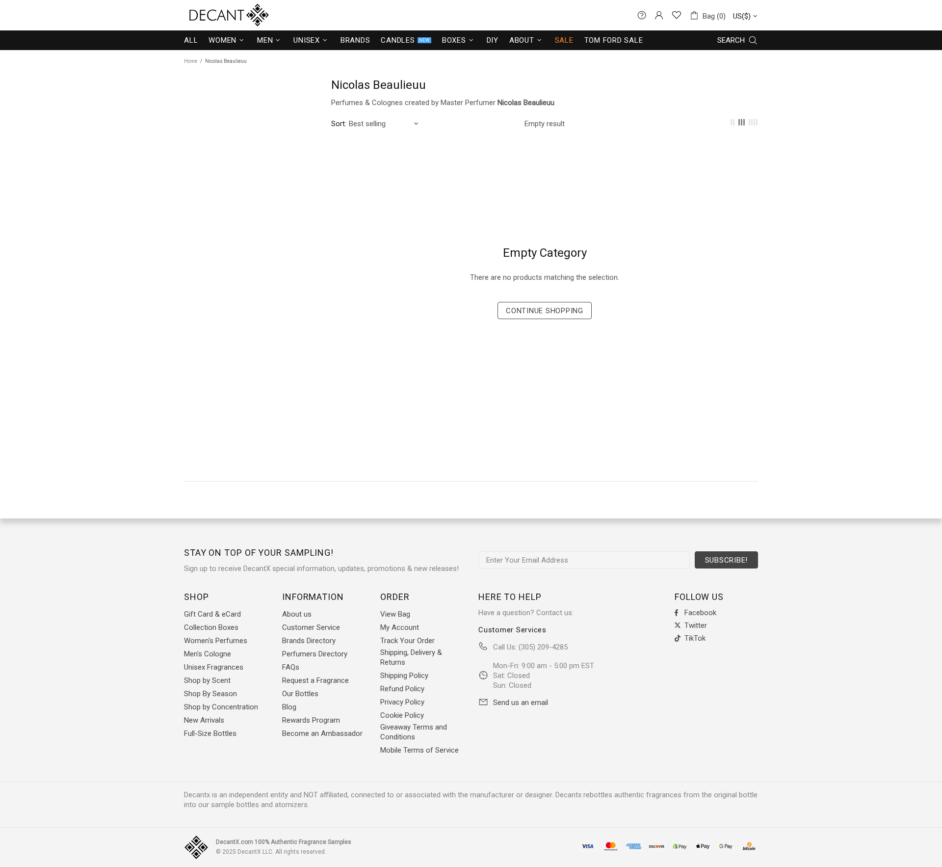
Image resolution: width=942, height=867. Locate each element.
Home (190, 61)
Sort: (338, 123)
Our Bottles (300, 693)
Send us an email (520, 702)
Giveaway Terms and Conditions (413, 732)
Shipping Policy (404, 675)
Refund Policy (402, 688)
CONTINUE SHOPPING (544, 310)
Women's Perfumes (215, 640)
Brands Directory (309, 640)
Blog (289, 707)
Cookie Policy (402, 715)
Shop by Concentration (221, 707)
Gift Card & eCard (212, 614)
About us (297, 614)
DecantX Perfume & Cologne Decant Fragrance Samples (211, 15)
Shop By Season (210, 693)
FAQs (290, 667)
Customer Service (311, 627)
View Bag (395, 614)
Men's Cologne (207, 654)
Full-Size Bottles (210, 733)
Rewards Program (311, 720)
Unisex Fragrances (213, 667)
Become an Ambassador (322, 733)
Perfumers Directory (314, 654)
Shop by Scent (207, 680)
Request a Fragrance (315, 680)
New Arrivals (204, 720)
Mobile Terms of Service (419, 750)
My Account (399, 627)
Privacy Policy (402, 702)
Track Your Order (407, 640)
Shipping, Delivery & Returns (411, 657)
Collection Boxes (211, 627)
